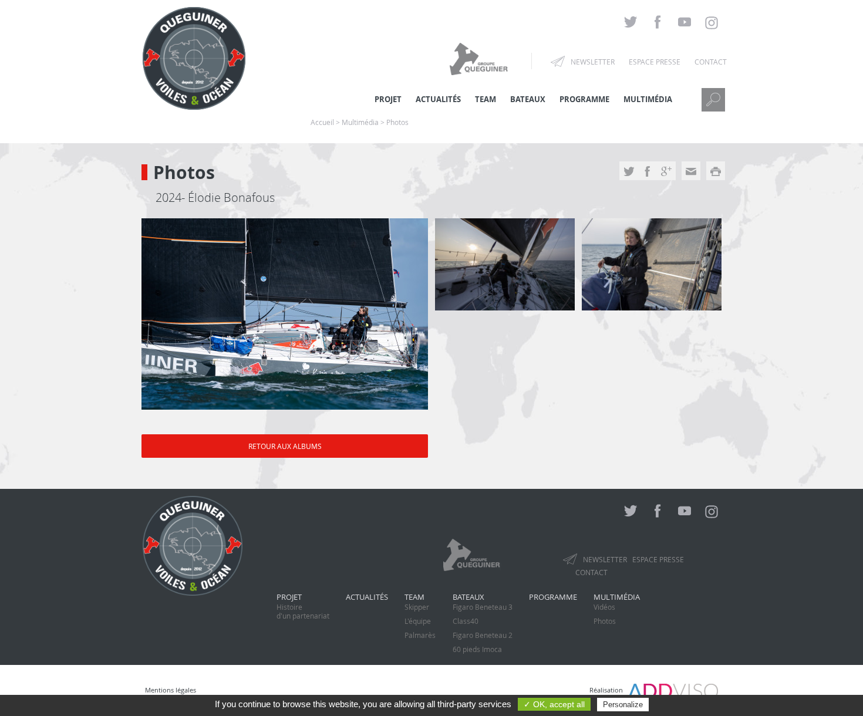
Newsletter (593, 61)
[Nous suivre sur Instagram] (711, 22)
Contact (711, 61)
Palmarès (420, 635)
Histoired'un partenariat (303, 611)
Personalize (623, 704)
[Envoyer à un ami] (691, 172)
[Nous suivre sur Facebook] (657, 22)
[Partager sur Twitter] (628, 172)
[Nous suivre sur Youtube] (684, 22)
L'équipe (417, 621)
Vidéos (604, 607)
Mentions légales (170, 689)
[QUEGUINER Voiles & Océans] (194, 103)
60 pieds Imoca (477, 649)
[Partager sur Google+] (666, 172)
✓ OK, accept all (554, 704)
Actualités (367, 597)
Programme (584, 99)
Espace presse (654, 61)
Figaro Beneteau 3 (483, 607)
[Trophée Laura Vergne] (284, 314)
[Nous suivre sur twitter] (630, 22)
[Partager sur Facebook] (647, 172)
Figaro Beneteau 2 (483, 635)
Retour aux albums (285, 446)
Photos (605, 621)
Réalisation (608, 689)
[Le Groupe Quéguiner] (480, 58)
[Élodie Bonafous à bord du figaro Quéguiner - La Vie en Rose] (505, 264)
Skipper (416, 607)
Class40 (465, 621)
